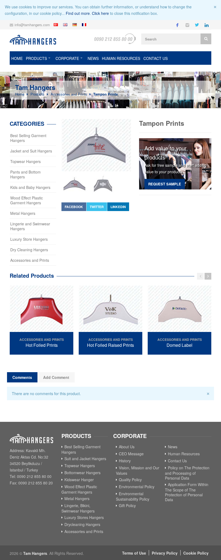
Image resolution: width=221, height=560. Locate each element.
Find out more (78, 13)
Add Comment (56, 377)
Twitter (97, 206)
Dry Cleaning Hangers (29, 249)
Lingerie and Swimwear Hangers (30, 226)
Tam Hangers (35, 553)
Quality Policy (130, 479)
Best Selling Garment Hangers (28, 138)
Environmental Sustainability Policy (132, 496)
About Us (126, 446)
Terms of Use (134, 553)
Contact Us (155, 58)
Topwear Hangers (25, 161)
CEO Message (131, 453)
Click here (100, 13)
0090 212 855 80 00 (34, 476)
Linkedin (118, 206)
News (93, 58)
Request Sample (164, 183)
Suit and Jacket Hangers (85, 458)
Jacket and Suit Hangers (31, 151)
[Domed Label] (179, 309)
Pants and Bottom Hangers (25, 174)
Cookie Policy (196, 553)
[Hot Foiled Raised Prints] (110, 309)
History (125, 460)
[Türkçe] (56, 24)
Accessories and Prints (69, 94)
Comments (22, 377)
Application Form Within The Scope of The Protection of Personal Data (186, 492)
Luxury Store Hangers (29, 239)
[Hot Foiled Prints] (41, 309)
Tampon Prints (105, 94)
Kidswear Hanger (79, 479)
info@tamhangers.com (32, 24)
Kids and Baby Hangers (30, 187)
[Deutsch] (75, 24)
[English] (66, 24)
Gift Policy (127, 505)
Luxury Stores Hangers (84, 517)
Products (36, 58)
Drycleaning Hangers (82, 524)
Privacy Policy (165, 553)
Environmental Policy (136, 486)
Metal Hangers (22, 213)
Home (17, 58)
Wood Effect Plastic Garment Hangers (26, 200)
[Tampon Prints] (96, 145)
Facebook (74, 206)
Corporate (67, 58)
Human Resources (121, 58)
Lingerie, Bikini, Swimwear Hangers (78, 508)
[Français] (85, 24)
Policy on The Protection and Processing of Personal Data (187, 473)
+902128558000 (115, 38)
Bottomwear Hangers (82, 472)
